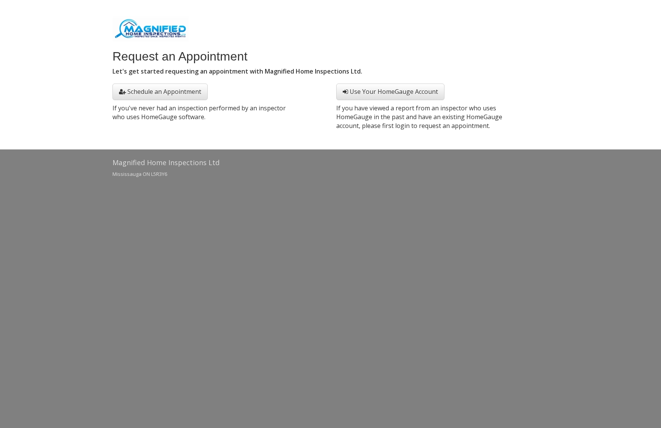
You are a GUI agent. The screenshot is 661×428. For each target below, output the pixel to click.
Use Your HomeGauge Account (393, 91)
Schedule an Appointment (163, 91)
